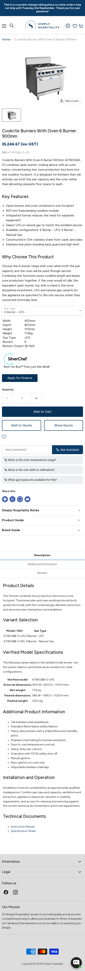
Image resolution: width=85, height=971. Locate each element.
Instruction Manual (23, 826)
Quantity (8, 389)
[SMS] (20, 499)
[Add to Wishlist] (42, 436)
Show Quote (63, 425)
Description (42, 555)
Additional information (42, 564)
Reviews (42, 573)
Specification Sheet (23, 831)
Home (6, 39)
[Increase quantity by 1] (36, 398)
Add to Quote (21, 425)
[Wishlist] (75, 26)
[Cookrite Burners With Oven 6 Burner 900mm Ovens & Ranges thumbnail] (11, 115)
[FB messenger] (5, 499)
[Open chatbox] (76, 962)
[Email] (27, 499)
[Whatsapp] (12, 499)
